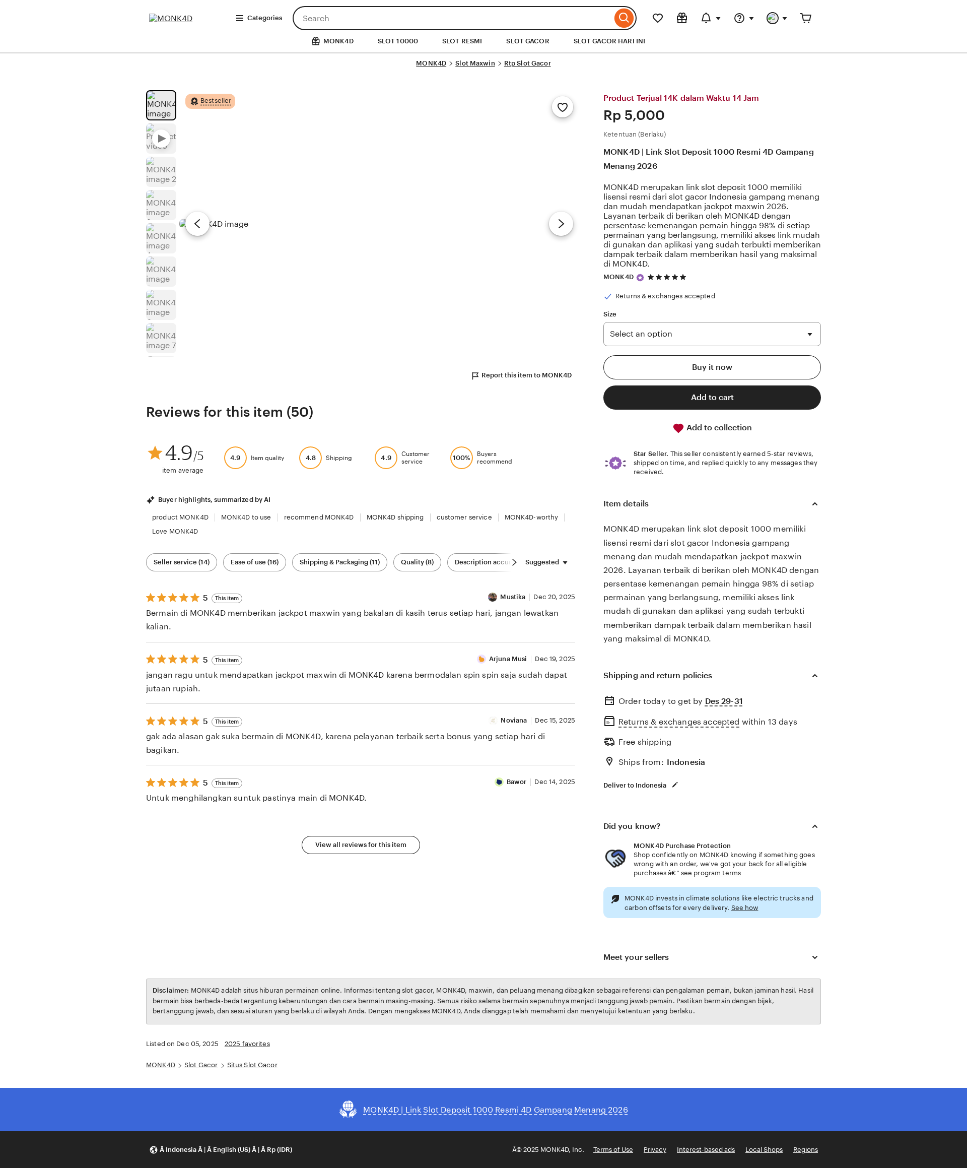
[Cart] (806, 18)
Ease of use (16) (255, 562)
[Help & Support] (744, 18)
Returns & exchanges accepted (678, 722)
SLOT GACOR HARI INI (609, 41)
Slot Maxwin (475, 63)
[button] (221, 1149)
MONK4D (431, 63)
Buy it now (712, 367)
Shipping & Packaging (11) (340, 562)
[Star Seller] (640, 278)
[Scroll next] (514, 562)
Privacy (655, 1149)
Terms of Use (613, 1149)
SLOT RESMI (462, 41)
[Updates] (710, 18)
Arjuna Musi (508, 659)
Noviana (514, 720)
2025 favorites (247, 1044)
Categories (264, 18)
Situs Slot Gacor (252, 1065)
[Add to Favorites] (562, 106)
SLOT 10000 (398, 41)
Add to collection (718, 427)
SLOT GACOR (527, 41)
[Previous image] (197, 224)
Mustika (512, 597)
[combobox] (452, 18)
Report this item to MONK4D (526, 375)
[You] (777, 18)
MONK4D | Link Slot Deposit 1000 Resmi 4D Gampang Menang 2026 (708, 158)
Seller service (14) (182, 562)
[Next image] (561, 224)
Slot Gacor (201, 1065)
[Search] (624, 18)
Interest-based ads (706, 1149)
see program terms (711, 873)
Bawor (517, 782)
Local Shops (764, 1149)
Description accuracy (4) (493, 562)
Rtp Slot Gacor (527, 63)
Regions (805, 1149)
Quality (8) (417, 562)
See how (744, 908)
